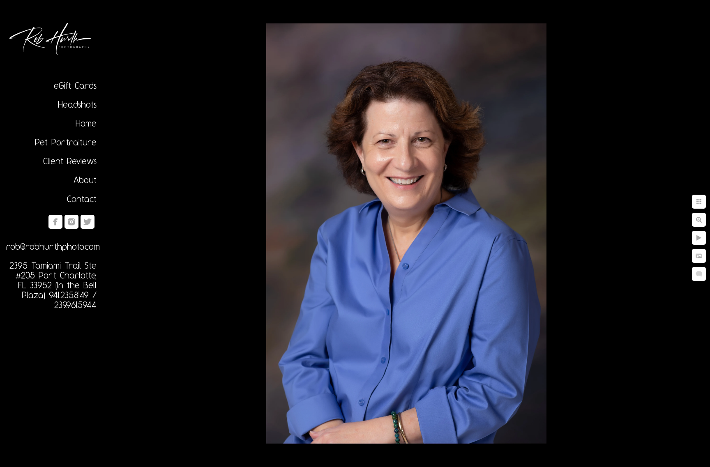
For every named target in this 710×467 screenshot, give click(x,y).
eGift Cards (75, 85)
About (85, 180)
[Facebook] (55, 222)
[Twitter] (88, 222)
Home (86, 123)
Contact (82, 199)
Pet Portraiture (66, 142)
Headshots (77, 104)
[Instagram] (71, 222)
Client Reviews (70, 161)
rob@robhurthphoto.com (53, 246)
